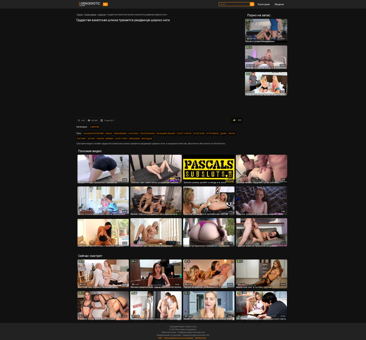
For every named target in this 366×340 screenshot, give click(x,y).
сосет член (121, 138)
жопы (231, 133)
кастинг (81, 138)
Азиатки (94, 126)
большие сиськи (166, 133)
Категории (264, 4)
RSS (160, 338)
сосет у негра (184, 133)
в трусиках (212, 133)
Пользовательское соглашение (178, 338)
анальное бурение (93, 133)
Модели (279, 4)
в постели (198, 133)
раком (100, 138)
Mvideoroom (200, 338)
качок (91, 138)
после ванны (147, 133)
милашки (134, 138)
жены (109, 133)
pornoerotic (89, 3)
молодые (147, 138)
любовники (120, 133)
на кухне (133, 133)
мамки (109, 138)
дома (223, 133)
